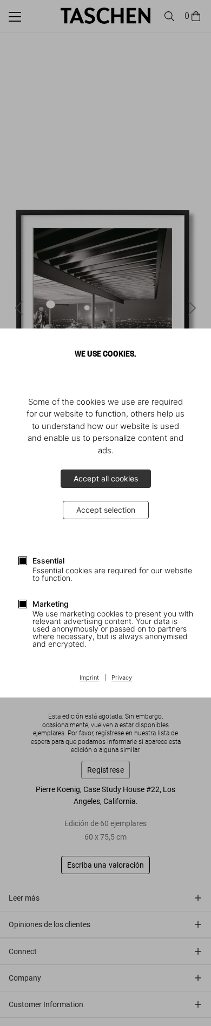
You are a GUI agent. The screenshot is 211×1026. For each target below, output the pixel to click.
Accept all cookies (106, 478)
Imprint (89, 678)
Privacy (121, 678)
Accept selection (105, 509)
